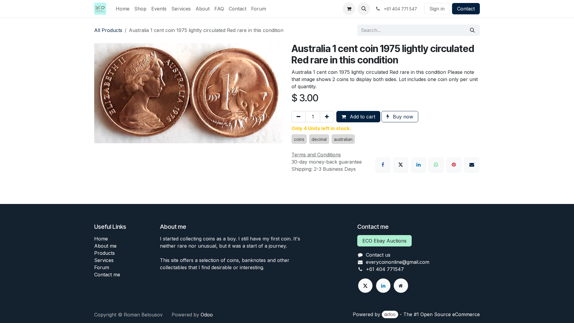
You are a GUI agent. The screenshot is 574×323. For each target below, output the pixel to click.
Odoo (207, 315)
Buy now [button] (402, 117)
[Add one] (327, 116)
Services (104, 260)
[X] (400, 164)
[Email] (472, 164)
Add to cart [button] (361, 117)
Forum (101, 267)
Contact (466, 9)
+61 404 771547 (385, 269)
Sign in (437, 9)
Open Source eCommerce (450, 314)
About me (105, 246)
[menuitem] (122, 9)
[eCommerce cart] (349, 8)
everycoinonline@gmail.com (397, 262)
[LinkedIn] (418, 164)
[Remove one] (298, 116)
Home (101, 239)
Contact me (107, 275)
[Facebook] (383, 164)
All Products (108, 30)
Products (104, 253)
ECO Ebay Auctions (384, 241)
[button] (364, 8)
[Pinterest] (454, 164)
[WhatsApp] (436, 164)
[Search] (472, 30)
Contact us (378, 255)
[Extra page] (401, 285)
